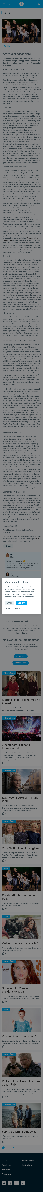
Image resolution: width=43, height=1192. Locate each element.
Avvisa (9, 603)
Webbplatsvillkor (12, 608)
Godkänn (21, 603)
